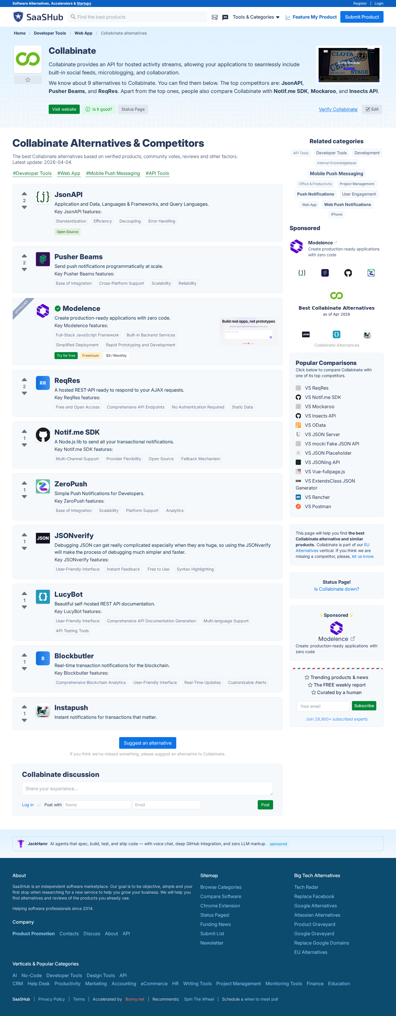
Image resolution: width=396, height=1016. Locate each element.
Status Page (133, 109)
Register (360, 3)
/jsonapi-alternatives (39, 188)
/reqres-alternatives (38, 374)
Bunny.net (135, 999)
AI (14, 975)
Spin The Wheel (199, 999)
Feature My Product (314, 17)
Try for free (66, 355)
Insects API (363, 91)
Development (367, 152)
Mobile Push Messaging (336, 173)
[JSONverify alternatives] (43, 538)
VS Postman (317, 506)
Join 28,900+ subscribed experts (337, 718)
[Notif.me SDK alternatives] (43, 435)
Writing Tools (197, 983)
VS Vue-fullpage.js (324, 471)
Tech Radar (306, 887)
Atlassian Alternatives (317, 915)
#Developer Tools (32, 173)
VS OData (315, 425)
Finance (315, 983)
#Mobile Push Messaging (113, 173)
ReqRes (108, 91)
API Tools (300, 153)
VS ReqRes (316, 388)
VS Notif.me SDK (322, 397)
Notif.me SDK (291, 91)
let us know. (363, 556)
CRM (17, 983)
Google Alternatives (315, 906)
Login (379, 3)
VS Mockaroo (319, 406)
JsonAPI (291, 83)
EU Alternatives (310, 952)
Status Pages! (214, 915)
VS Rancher (317, 497)
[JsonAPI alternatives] (43, 197)
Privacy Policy (51, 999)
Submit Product (362, 17)
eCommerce (154, 983)
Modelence (334, 638)
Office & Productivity (315, 184)
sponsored (278, 844)
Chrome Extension (220, 906)
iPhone (336, 214)
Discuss (91, 933)
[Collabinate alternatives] (28, 59)
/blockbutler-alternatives (43, 649)
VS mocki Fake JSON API (331, 444)
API (126, 933)
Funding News (215, 924)
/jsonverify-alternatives (42, 529)
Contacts (69, 933)
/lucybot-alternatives (39, 587)
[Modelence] (43, 311)
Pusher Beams (67, 91)
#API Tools (157, 173)
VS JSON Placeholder (328, 453)
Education (339, 983)
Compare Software (220, 896)
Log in (28, 804)
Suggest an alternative (148, 743)
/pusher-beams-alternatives (47, 250)
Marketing (96, 983)
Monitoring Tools (284, 983)
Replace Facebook (314, 896)
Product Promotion (33, 933)
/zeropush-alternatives (41, 477)
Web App (309, 205)
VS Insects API (320, 416)
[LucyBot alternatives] (43, 597)
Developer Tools (331, 152)
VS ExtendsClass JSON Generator (325, 484)
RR (43, 383)
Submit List (212, 933)
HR (175, 983)
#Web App (68, 173)
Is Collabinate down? (336, 589)
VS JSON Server (322, 434)
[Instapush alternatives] (43, 710)
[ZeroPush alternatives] (43, 486)
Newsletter (212, 943)
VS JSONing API (322, 462)
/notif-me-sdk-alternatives (45, 425)
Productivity (68, 983)
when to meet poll (261, 999)
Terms (79, 999)
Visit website (64, 109)
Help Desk (39, 983)
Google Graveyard (314, 933)
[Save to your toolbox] (28, 80)
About (111, 933)
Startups (84, 3)
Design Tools (101, 975)
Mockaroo (323, 91)
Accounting (124, 983)
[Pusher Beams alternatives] (43, 259)
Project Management (357, 184)
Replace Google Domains (321, 943)
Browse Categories (220, 887)
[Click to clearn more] (198, 844)
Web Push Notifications (347, 204)
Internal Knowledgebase (336, 163)
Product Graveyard (314, 924)
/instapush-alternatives (42, 701)
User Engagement (359, 193)
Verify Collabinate (338, 109)
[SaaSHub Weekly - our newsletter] (215, 17)
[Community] (225, 17)
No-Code (31, 975)
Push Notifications (315, 193)
